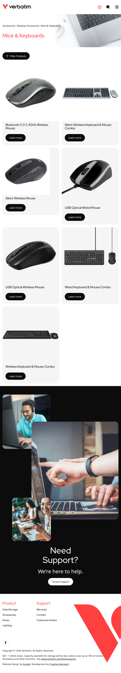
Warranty (42, 609)
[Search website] (108, 7)
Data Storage (10, 609)
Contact (41, 615)
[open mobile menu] (115, 7)
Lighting (7, 625)
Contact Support (60, 581)
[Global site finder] (100, 7)
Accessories (9, 25)
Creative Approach (59, 664)
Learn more (15, 137)
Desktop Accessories (28, 25)
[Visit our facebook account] (6, 644)
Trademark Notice (47, 620)
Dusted (26, 664)
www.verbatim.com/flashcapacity (58, 658)
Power (6, 620)
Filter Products (17, 56)
